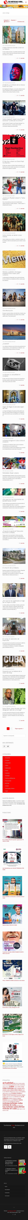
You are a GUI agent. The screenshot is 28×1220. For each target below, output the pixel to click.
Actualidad (7, 757)
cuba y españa (17, 1088)
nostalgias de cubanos (14, 1101)
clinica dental (18, 1083)
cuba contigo (21, 1086)
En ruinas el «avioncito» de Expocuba (11, 639)
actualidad (8, 1083)
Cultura (6, 765)
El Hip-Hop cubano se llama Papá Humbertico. (13, 162)
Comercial (7, 1195)
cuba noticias (8, 1088)
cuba (11, 1086)
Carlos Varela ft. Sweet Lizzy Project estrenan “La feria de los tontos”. (14, 120)
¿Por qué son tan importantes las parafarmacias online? (13, 500)
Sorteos (7, 785)
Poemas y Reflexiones (10, 778)
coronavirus (8, 1084)
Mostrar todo (21, 21)
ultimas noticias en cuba (13, 1108)
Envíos (6, 770)
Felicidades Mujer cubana (11, 473)
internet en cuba (18, 1096)
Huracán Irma (11, 1096)
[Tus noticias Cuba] (13, 2)
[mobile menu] (26, 2)
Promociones (8, 780)
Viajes (6, 791)
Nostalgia (7, 775)
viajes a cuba (22, 1108)
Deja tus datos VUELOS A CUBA (10, 925)
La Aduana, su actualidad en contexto (11, 375)
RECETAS (7, 783)
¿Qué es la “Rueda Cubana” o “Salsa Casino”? (14, 198)
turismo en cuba (19, 1105)
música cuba (10, 1100)
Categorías (6, 20)
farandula (13, 1095)
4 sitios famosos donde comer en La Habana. (13, 48)
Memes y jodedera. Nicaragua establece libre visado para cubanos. (12, 273)
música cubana (18, 1100)
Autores (7, 21)
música (5, 1100)
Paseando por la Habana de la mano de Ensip (12, 672)
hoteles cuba (5, 1096)
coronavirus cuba (15, 1084)
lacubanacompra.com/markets (10, 1068)
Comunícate (7, 762)
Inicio (6, 1186)
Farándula (7, 773)
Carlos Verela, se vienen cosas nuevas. (12, 236)
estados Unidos (8, 1093)
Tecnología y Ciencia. (10, 788)
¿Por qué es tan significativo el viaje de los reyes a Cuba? (13, 601)
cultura (12, 1090)
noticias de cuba (9, 1105)
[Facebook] (13, 1214)
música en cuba (6, 1101)
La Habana (18, 1098)
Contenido (7, 1192)
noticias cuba (16, 1103)
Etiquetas (13, 20)
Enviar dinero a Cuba (17, 1091)
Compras (7, 760)
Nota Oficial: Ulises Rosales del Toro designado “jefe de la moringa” (14, 709)
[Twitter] (15, 1214)
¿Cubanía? (6, 344)
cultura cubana (18, 1090)
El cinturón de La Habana (11, 568)
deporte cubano (9, 1091)
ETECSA (8, 1095)
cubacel (15, 1086)
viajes (18, 1108)
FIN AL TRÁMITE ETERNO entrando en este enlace (14, 980)
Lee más (22, 58)
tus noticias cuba (10, 1107)
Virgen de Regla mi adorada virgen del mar (13, 407)
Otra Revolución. (8, 310)
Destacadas (8, 768)
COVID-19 (7, 1086)
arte (14, 1083)
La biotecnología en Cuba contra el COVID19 (14, 441)
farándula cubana (20, 1095)
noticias (6, 1103)
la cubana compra (12, 1098)
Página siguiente (18, 728)
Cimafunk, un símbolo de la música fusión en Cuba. (14, 85)
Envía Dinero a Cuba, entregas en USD (11, 1007)
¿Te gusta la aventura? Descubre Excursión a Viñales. (13, 531)
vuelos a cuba (5, 1110)
